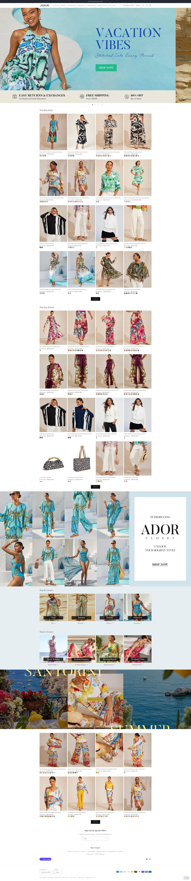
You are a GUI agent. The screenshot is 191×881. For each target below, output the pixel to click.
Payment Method (91, 851)
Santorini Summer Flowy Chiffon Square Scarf (134, 769)
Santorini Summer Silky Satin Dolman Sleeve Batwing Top (53, 769)
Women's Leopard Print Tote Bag (75, 477)
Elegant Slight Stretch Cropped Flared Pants (77, 243)
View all (95, 299)
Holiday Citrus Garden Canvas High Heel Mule (106, 769)
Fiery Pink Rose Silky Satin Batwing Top (105, 346)
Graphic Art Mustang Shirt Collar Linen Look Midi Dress (136, 197)
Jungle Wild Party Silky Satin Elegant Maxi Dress (51, 152)
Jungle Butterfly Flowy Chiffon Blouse (132, 289)
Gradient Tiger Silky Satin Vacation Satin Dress (50, 289)
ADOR (44, 877)
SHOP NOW (95, 538)
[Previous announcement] (40, 1)
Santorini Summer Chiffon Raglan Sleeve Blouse (50, 812)
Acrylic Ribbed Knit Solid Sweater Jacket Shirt (106, 433)
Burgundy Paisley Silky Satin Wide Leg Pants (78, 390)
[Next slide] (98, 104)
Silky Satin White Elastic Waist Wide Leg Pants (134, 243)
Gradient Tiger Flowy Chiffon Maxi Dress (77, 289)
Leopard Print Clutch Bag (45, 477)
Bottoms (80, 623)
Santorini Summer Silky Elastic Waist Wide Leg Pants (80, 769)
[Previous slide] (89, 104)
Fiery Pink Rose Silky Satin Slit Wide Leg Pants (78, 346)
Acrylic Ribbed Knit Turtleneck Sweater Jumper (106, 243)
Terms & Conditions (99, 854)
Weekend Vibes (136, 665)
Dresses (108, 623)
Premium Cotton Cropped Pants (131, 477)
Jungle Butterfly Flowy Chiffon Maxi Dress (105, 289)
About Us (69, 851)
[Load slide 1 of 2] (92, 105)
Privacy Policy (90, 854)
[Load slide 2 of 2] (95, 105)
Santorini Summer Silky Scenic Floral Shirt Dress (79, 197)
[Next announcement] (151, 1)
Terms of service (73, 877)
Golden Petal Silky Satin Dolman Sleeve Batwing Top (108, 152)
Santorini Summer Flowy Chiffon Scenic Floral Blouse (52, 197)
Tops (52, 623)
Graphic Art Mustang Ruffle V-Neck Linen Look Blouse (108, 197)
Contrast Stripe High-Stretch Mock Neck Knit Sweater (80, 433)
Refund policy (58, 877)
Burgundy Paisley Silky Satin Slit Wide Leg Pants (135, 390)
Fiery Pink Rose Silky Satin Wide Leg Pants (133, 346)
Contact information (90, 877)
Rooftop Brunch (108, 665)
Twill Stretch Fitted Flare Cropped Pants (77, 812)
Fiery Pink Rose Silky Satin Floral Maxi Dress (50, 346)
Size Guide (120, 851)
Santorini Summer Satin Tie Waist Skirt (104, 812)
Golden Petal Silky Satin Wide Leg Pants (133, 152)
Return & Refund (112, 851)
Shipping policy (81, 877)
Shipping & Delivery (102, 851)
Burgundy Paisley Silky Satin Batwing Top (49, 390)
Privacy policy (65, 877)
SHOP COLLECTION (95, 699)
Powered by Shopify (50, 877)
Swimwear (137, 623)
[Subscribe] (107, 838)
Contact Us (83, 851)
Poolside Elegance (80, 665)
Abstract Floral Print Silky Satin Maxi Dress (77, 152)
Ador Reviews (76, 851)
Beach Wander (52, 665)
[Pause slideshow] (102, 104)
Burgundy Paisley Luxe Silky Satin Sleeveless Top (107, 390)
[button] (63, 5)
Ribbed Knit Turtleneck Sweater (47, 243)
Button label (95, 55)
